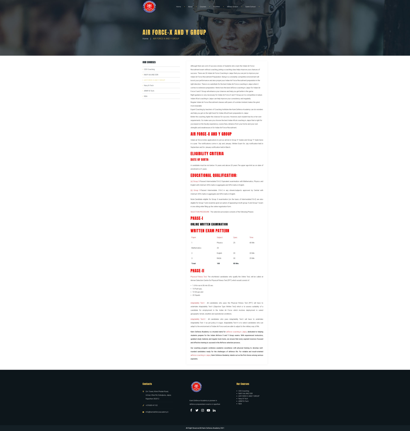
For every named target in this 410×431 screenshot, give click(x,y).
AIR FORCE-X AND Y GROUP (154, 80)
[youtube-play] (208, 410)
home (145, 38)
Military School (232, 7)
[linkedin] (214, 410)
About (190, 7)
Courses (203, 7)
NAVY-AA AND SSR (151, 75)
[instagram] (202, 410)
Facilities (216, 7)
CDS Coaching (149, 69)
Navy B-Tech (149, 85)
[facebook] (191, 410)
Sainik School (250, 7)
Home (178, 7)
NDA (145, 96)
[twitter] (196, 410)
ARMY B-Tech (149, 91)
